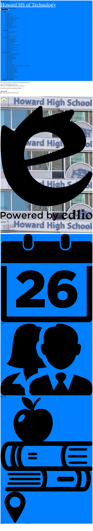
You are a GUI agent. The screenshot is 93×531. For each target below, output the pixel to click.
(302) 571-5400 (24, 105)
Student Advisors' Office (11, 70)
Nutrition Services (10, 64)
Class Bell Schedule (10, 42)
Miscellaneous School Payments (13, 44)
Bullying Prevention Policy (9, 226)
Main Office (8, 60)
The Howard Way (10, 27)
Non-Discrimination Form (11, 36)
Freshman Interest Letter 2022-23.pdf (11, 92)
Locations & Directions (11, 20)
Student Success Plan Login (12, 49)
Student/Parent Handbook (11, 26)
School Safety (9, 24)
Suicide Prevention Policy (8, 225)
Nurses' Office (9, 63)
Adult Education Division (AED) (13, 53)
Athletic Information (10, 40)
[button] (4, 11)
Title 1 (7, 29)
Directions (28, 523)
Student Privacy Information (12, 71)
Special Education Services (12, 68)
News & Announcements (6, 82)
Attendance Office (10, 55)
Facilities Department (10, 19)
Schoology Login (9, 48)
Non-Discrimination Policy (9, 229)
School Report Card (7, 232)
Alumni (7, 15)
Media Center (9, 62)
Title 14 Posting (9, 74)
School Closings (9, 22)
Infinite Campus (9, 43)
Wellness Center (9, 77)
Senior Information (10, 66)
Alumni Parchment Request (12, 54)
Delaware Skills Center (11, 58)
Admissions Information (11, 31)
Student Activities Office (11, 69)
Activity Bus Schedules (11, 38)
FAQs (7, 33)
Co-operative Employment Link (10, 231)
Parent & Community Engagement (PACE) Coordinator (18, 65)
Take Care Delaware (10, 73)
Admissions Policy (10, 32)
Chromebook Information (11, 41)
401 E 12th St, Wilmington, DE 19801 (9, 105)
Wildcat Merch (9, 51)
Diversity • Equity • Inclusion (12, 18)
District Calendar (9, 16)
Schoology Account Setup (11, 47)
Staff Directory (9, 25)
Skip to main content (5, 1)
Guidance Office (9, 59)
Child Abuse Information (8, 227)
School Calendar (9, 21)
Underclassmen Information (12, 76)
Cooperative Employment (11, 57)
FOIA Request (6, 228)
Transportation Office (10, 75)
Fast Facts (8, 35)
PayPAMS (8, 46)
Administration (9, 14)
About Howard (9, 13)
